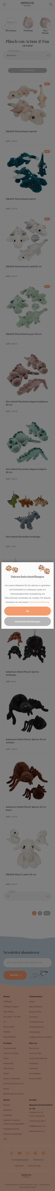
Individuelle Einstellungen (27, 621)
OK (27, 611)
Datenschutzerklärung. (39, 602)
